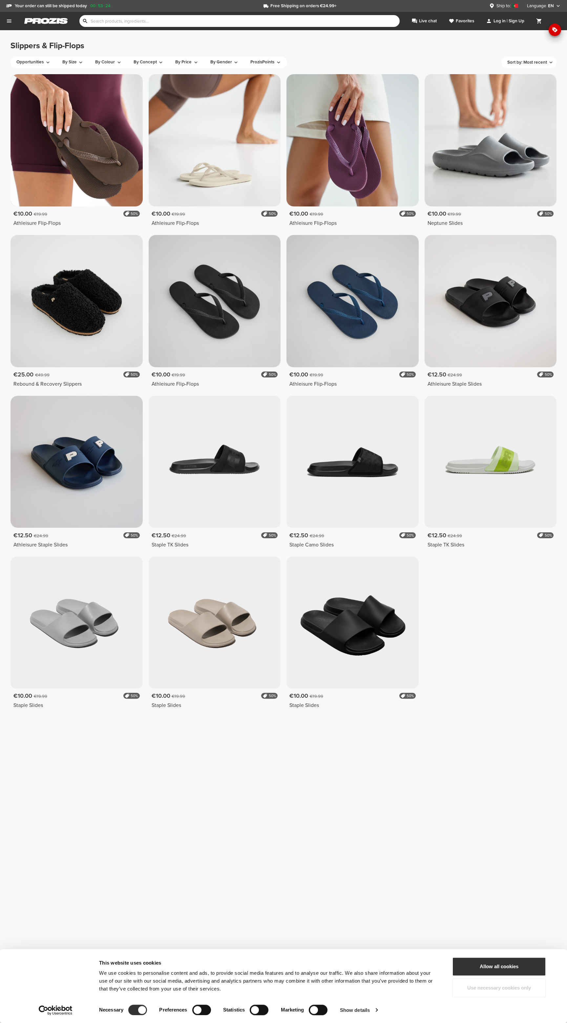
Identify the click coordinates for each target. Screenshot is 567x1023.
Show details (355, 1010)
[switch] (201, 1010)
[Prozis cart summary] (539, 21)
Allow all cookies (499, 966)
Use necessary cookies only (499, 988)
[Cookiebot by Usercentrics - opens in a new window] (55, 1010)
